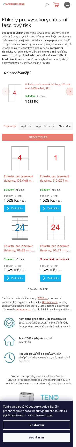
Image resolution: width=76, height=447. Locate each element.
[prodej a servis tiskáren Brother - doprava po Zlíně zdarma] (26, 398)
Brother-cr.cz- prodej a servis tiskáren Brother (38, 376)
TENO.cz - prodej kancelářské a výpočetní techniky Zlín (38, 380)
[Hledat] (47, 5)
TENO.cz (43, 298)
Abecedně (65, 126)
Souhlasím (36, 437)
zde (49, 415)
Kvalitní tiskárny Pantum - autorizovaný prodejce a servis (38, 384)
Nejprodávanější (45, 126)
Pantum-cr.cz (24, 310)
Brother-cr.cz (49, 302)
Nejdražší (26, 126)
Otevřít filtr (38, 137)
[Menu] (67, 5)
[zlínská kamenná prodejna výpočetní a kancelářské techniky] (49, 398)
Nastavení (36, 425)
